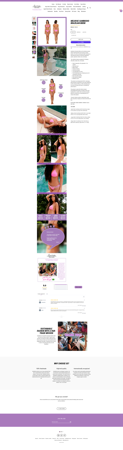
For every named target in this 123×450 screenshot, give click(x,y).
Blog (79, 11)
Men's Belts (73, 9)
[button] (83, 305)
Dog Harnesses (61, 6)
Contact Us (54, 438)
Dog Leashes (69, 6)
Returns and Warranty (58, 440)
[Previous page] (59, 317)
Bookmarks (50, 11)
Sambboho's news (68, 438)
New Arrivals (70, 4)
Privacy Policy (62, 438)
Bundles (56, 11)
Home (53, 4)
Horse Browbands (77, 6)
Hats (55, 9)
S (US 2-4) (73, 32)
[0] (121, 11)
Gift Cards (74, 11)
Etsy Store (61, 11)
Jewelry (84, 6)
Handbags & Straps (81, 9)
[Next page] (64, 317)
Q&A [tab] (47, 293)
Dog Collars (83, 4)
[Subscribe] (70, 422)
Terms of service (79, 438)
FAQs (58, 438)
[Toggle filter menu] (84, 297)
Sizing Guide (67, 11)
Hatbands (59, 9)
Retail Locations (42, 438)
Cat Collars (76, 4)
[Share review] (84, 300)
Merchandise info (65, 440)
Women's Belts (66, 9)
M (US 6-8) (78, 32)
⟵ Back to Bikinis (61, 408)
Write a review (78, 287)
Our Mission (58, 4)
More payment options (80, 45)
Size (71, 29)
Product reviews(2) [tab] (41, 293)
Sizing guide (74, 438)
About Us (36, 438)
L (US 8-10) (84, 32)
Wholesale (83, 11)
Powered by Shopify (61, 442)
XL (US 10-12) (74, 35)
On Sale (64, 4)
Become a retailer (48, 438)
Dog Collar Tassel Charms (51, 6)
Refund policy (85, 438)
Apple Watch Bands (48, 9)
